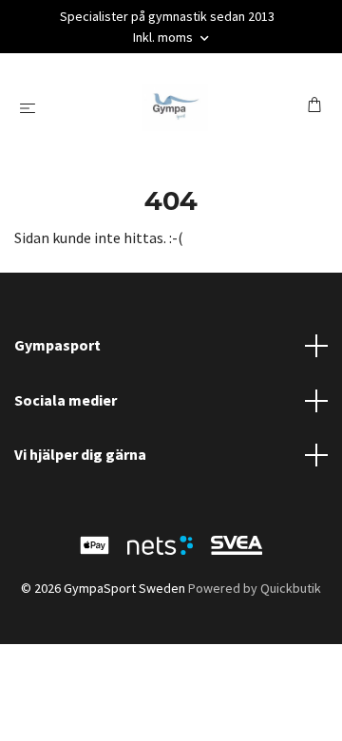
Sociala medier (65, 399)
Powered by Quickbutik (254, 588)
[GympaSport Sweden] (175, 107)
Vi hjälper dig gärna (80, 454)
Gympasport (57, 344)
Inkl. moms (164, 37)
